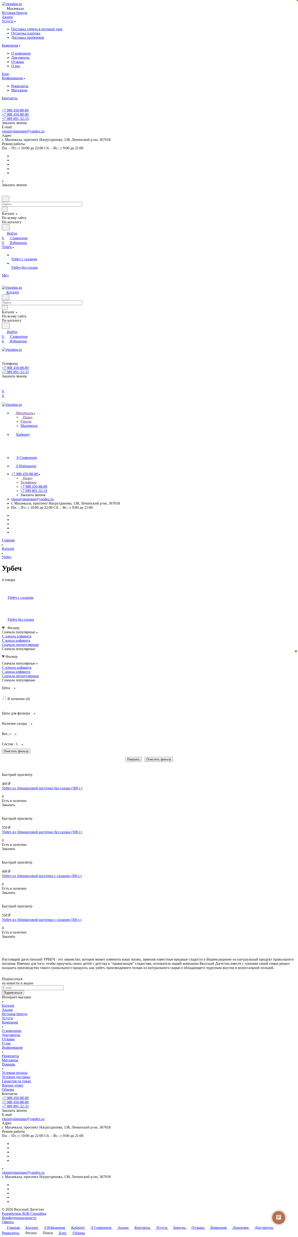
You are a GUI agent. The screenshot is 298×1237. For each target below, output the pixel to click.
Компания (10, 1022)
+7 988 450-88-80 (15, 110)
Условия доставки (16, 1077)
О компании (21, 53)
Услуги (7, 1018)
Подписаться (13, 992)
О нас (15, 66)
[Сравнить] (4, 814)
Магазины (19, 90)
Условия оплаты (14, 1073)
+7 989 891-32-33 (15, 119)
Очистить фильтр (158, 759)
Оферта (8, 1222)
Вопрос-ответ (13, 1085)
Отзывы (17, 62)
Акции (7, 1010)
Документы (20, 57)
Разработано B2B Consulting (24, 1214)
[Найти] (6, 227)
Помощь (8, 1064)
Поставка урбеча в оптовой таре (36, 29)
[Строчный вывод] (6, 765)
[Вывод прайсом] (9, 765)
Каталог (8, 1005)
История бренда (14, 1014)
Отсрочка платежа (25, 33)
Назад (27, 417)
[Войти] (4, 386)
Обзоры (8, 1089)
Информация (12, 1047)
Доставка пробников (27, 37)
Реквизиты (19, 86)
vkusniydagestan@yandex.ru (23, 131)
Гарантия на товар (16, 1081)
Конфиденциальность (19, 1218)
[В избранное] (4, 810)
